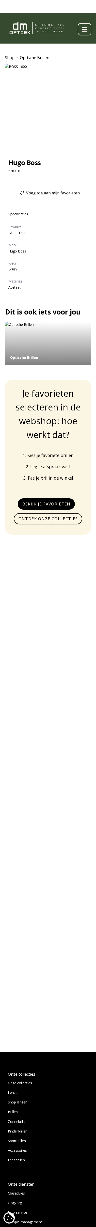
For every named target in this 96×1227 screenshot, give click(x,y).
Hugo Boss (24, 162)
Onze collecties (20, 1083)
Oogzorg (15, 1202)
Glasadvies (16, 1193)
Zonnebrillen (18, 1121)
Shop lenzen (17, 1102)
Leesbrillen (16, 1160)
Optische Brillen (34, 57)
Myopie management (25, 1222)
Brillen (13, 1111)
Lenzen (13, 1092)
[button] (84, 29)
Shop (10, 57)
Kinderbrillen (17, 1131)
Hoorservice (17, 1212)
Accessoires (17, 1150)
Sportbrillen (17, 1140)
